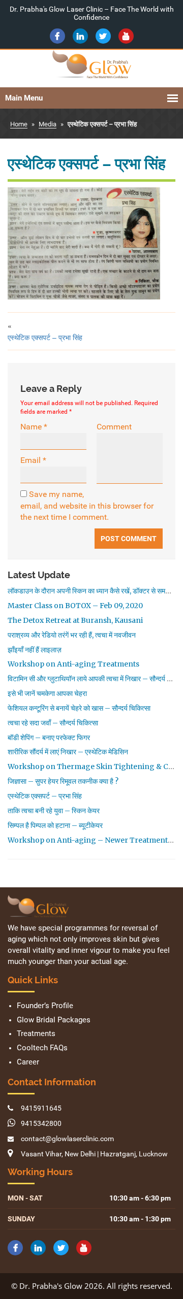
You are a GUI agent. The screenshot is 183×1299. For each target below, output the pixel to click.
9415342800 (41, 1123)
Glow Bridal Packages (53, 1020)
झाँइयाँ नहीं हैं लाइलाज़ (35, 649)
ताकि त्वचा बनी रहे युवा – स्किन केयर (54, 810)
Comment (114, 426)
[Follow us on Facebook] (57, 36)
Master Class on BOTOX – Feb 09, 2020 (75, 605)
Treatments (36, 1033)
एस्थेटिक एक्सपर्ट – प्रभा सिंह (45, 337)
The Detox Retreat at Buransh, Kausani (75, 620)
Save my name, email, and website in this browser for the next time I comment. (87, 505)
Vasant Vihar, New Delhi (58, 1154)
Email (33, 460)
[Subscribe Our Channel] (126, 36)
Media (47, 124)
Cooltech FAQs (42, 1048)
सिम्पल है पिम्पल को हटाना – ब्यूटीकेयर (55, 825)
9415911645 (41, 1108)
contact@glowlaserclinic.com (67, 1139)
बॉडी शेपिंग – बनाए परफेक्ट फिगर (49, 737)
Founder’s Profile (45, 1006)
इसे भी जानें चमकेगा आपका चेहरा (47, 693)
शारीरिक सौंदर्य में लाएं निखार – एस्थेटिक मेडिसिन (68, 751)
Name (33, 426)
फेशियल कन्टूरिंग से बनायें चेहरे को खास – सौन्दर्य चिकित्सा (79, 708)
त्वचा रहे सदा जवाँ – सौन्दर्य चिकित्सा (53, 722)
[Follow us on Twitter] (103, 36)
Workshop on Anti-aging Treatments (73, 664)
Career (28, 1062)
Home (18, 124)
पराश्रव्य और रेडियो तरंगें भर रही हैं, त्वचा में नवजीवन (72, 635)
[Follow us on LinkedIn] (80, 36)
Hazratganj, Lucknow (134, 1154)
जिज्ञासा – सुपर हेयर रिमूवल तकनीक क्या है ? (63, 781)
